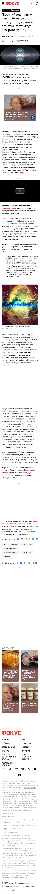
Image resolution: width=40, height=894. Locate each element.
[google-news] (35, 768)
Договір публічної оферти (26, 757)
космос (14, 544)
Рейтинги (6, 743)
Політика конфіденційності (13, 886)
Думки (25, 739)
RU (32, 3)
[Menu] (3, 3)
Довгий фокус (8, 747)
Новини (5, 739)
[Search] (37, 3)
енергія (7, 557)
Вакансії (26, 751)
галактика (27, 552)
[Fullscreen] (36, 287)
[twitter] (10, 768)
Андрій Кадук (7, 36)
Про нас (5, 751)
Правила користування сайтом (9, 757)
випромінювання (11, 548)
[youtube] (22, 768)
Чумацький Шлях (11, 552)
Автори (25, 747)
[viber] (28, 768)
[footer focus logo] (11, 733)
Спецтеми (26, 743)
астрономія (27, 544)
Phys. (22, 172)
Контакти (30, 886)
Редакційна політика (7, 764)
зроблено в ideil (8, 890)
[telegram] (16, 768)
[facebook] (4, 768)
